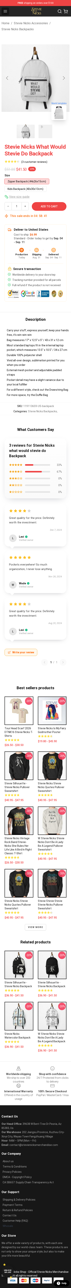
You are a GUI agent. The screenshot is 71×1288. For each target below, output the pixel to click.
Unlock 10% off (7, 1271)
